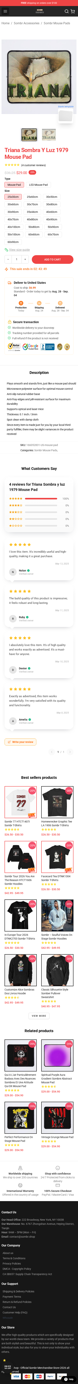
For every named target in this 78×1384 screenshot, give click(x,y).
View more (39, 1016)
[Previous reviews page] (51, 752)
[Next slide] (71, 77)
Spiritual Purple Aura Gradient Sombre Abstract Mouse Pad (56, 1078)
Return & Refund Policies (17, 1301)
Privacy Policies (12, 1263)
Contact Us (9, 1307)
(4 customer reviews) (33, 165)
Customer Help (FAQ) (15, 1312)
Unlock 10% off (7, 1367)
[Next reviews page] (70, 752)
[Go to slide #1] (29, 135)
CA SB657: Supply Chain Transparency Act (27, 1274)
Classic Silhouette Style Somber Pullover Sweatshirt (54, 993)
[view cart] (72, 11)
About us (8, 1253)
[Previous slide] (7, 77)
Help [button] (71, 1379)
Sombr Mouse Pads (57, 23)
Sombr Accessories (26, 23)
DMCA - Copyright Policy (17, 1268)
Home (5, 23)
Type (7, 178)
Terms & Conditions (14, 1258)
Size (7, 190)
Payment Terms (12, 1296)
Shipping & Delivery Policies (18, 1291)
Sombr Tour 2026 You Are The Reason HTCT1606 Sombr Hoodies (19, 880)
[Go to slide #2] (49, 135)
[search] (66, 11)
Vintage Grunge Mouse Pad (57, 1137)
